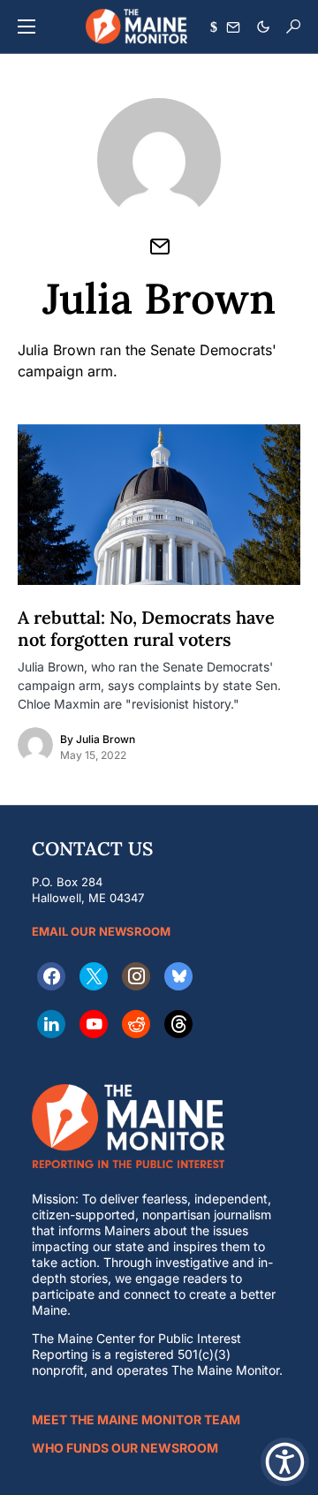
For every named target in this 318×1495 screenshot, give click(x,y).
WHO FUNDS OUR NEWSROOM (125, 1447)
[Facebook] (51, 976)
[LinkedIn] (51, 1024)
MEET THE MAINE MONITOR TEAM (136, 1419)
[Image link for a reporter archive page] (35, 745)
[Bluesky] (178, 976)
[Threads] (178, 1024)
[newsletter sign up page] (233, 28)
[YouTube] (93, 1024)
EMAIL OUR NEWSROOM (101, 931)
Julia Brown (105, 739)
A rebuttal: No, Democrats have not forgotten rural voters (146, 628)
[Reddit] (136, 1024)
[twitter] (93, 976)
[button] (26, 26)
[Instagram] (136, 976)
